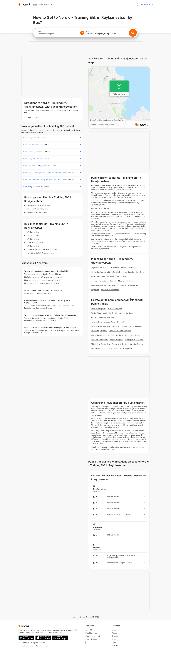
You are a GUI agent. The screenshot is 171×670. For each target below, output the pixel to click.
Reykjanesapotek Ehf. (99, 268)
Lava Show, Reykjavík (115, 335)
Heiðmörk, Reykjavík (132, 335)
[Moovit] (24, 4)
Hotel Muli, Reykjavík (98, 309)
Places (114, 633)
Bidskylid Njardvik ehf (129, 268)
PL (88, 643)
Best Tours (101, 276)
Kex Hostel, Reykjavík (99, 331)
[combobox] (57, 34)
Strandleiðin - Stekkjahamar (127, 285)
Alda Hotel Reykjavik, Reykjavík (102, 317)
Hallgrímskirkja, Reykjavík (100, 326)
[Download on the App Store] (43, 637)
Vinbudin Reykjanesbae (110, 290)
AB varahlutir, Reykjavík (124, 313)
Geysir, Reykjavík (116, 340)
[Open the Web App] (60, 637)
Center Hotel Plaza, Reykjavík (120, 331)
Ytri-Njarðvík (114, 268)
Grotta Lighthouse (98, 335)
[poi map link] (119, 97)
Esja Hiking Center (135, 344)
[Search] (133, 33)
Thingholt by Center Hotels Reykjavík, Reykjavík (109, 344)
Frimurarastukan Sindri (99, 281)
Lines (114, 630)
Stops (114, 639)
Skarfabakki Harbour (99, 348)
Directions (115, 645)
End (87, 31)
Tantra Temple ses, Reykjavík (102, 313)
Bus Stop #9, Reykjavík (99, 340)
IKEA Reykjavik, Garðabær (134, 340)
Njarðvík (113, 281)
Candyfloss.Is (128, 272)
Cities (114, 642)
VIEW (48, 205)
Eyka (93, 276)
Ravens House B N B (98, 285)
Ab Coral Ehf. (121, 276)
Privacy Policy (34, 646)
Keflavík (130, 281)
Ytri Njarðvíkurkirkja (114, 272)
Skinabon (111, 285)
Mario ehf (122, 281)
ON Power (111, 276)
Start (39, 31)
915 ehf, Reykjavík (115, 309)
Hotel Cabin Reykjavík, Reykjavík (120, 348)
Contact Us (44, 646)
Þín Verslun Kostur (98, 272)
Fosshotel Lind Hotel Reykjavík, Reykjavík (127, 326)
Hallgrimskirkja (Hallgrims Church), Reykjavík (107, 322)
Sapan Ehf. (95, 290)
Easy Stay (139, 272)
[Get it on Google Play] (26, 637)
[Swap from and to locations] (82, 33)
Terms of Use (23, 646)
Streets (115, 636)
